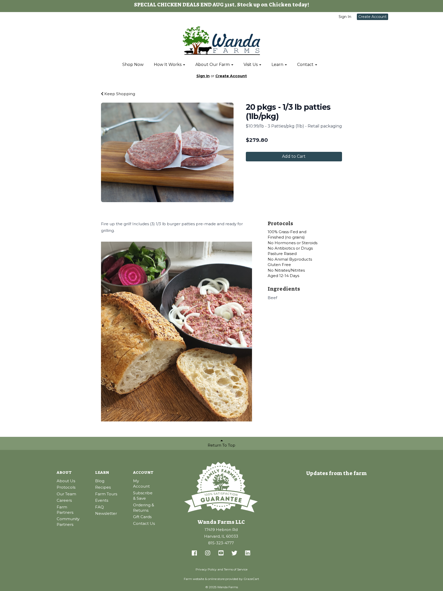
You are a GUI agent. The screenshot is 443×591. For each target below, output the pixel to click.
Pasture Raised (282, 253)
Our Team (66, 493)
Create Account (372, 16)
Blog (99, 480)
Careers (64, 500)
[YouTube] (221, 553)
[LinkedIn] (247, 553)
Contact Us (144, 523)
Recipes (103, 487)
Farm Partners (65, 510)
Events (101, 500)
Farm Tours (106, 493)
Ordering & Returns (143, 508)
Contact (306, 64)
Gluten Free (279, 264)
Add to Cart (294, 156)
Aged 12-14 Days (283, 275)
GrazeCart (251, 579)
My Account (141, 483)
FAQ (99, 507)
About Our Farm (213, 64)
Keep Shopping (119, 93)
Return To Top (221, 445)
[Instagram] (208, 553)
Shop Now (133, 64)
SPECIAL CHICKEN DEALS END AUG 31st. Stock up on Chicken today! (221, 4)
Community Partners (68, 521)
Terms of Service (235, 569)
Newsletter (106, 513)
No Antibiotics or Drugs (290, 248)
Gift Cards (142, 516)
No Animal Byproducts (290, 259)
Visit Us (251, 64)
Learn (277, 64)
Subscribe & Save (143, 495)
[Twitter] (234, 553)
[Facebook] (194, 553)
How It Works (168, 64)
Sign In (345, 16)
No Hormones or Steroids (292, 242)
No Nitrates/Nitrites (286, 270)
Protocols (66, 487)
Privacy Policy (206, 569)
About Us (66, 480)
